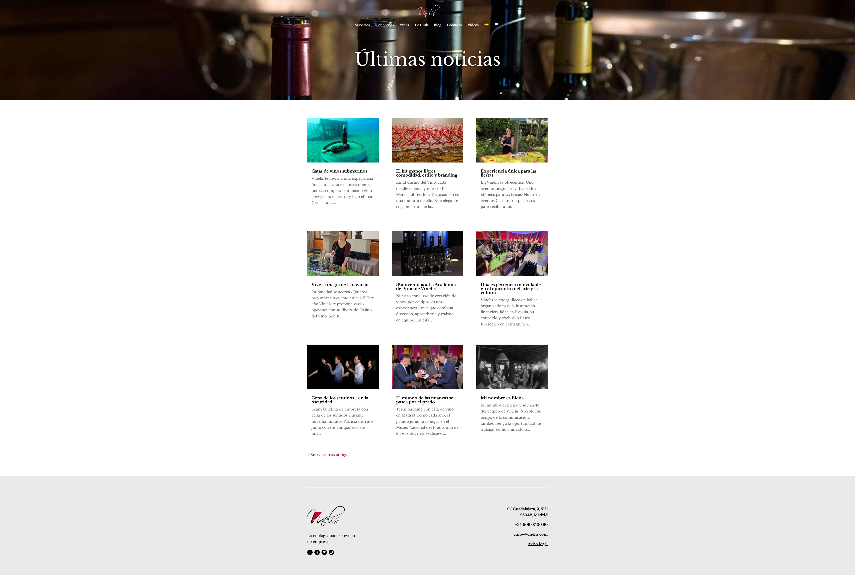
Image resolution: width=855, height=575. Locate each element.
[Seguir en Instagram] (331, 552)
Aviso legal (538, 544)
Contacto (454, 25)
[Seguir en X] (317, 552)
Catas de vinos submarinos (339, 171)
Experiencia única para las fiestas (509, 173)
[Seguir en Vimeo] (324, 552)
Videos (473, 25)
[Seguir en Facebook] (310, 552)
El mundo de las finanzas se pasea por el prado (424, 400)
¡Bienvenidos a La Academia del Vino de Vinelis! (426, 286)
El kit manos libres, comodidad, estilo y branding (426, 173)
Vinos (404, 25)
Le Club (421, 25)
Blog (437, 25)
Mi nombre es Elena (502, 398)
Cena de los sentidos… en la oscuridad (339, 400)
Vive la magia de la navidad (339, 284)
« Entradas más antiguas (329, 454)
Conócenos (385, 25)
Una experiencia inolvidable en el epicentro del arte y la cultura (511, 288)
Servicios (362, 25)
